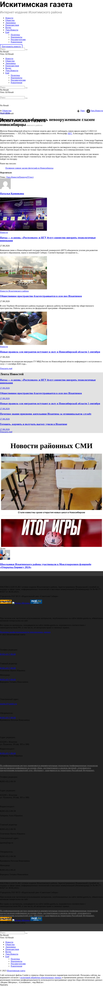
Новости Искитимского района (14, 291)
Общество (10, 20)
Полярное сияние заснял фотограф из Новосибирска (29, 168)
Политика (15, 35)
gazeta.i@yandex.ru (8, 704)
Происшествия (12, 25)
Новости (9, 18)
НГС (70, 133)
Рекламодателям (18, 39)
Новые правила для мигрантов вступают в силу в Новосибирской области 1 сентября (50, 351)
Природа (23, 177)
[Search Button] (26, 49)
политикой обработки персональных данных (40, 977)
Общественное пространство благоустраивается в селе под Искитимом (41, 296)
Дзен (82, 111)
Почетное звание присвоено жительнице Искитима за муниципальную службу (45, 413)
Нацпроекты (16, 37)
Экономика (10, 23)
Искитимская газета (16, 970)
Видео (8, 27)
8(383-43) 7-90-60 (8, 654)
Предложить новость (11, 46)
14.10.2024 (5, 113)
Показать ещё (6, 368)
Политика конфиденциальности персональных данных (25, 632)
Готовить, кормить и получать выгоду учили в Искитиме (33, 424)
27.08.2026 (5, 388)
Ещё (7, 32)
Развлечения (16, 42)
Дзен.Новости (11, 30)
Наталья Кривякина (12, 193)
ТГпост (30, 177)
